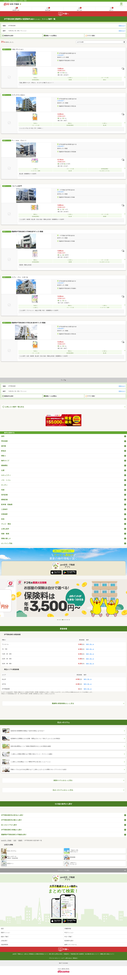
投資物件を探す (69, 940)
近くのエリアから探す (9, 825)
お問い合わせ (68, 958)
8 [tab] (69, 619)
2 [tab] (59, 619)
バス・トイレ (6, 480)
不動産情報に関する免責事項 (77, 954)
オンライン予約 (6, 543)
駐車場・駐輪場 (6, 504)
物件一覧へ (89, 644)
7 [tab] (67, 619)
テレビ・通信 (6, 524)
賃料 (2, 436)
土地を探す (4, 940)
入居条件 (4, 509)
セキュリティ (6, 475)
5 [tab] (64, 619)
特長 (2, 519)
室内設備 (4, 495)
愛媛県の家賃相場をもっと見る (63, 703)
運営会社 (75, 958)
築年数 (3, 446)
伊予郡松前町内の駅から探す (11, 820)
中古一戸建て (68, 936)
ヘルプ (62, 958)
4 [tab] (62, 619)
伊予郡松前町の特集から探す (11, 830)
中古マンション (69, 932)
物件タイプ (5, 460)
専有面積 (4, 441)
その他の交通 (60, 55)
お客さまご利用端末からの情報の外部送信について (36, 954)
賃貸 (2, 928)
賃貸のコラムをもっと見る (63, 780)
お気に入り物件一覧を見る (14, 407)
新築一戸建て (5, 936)
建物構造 (4, 465)
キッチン (4, 485)
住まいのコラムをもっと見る (63, 790)
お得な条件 (5, 529)
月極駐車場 (67, 928)
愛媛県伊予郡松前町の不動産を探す (14, 834)
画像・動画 (5, 534)
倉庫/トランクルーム (70, 944)
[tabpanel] (63, 598)
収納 (2, 490)
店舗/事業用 (4, 944)
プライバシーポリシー (54, 958)
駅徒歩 (3, 451)
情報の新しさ (6, 538)
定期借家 (4, 514)
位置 (2, 470)
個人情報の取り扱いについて (91, 954)
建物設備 (4, 499)
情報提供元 (66, 954)
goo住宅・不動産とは (17, 954)
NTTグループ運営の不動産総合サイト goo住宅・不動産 (15, 0)
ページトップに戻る (63, 870)
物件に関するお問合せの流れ (55, 954)
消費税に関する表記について (106, 954)
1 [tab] (57, 619)
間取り (3, 456)
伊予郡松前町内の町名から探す (12, 815)
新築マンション (5, 932)
